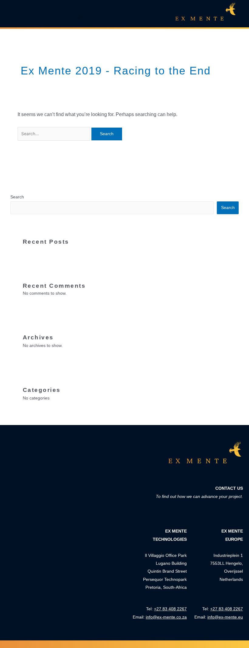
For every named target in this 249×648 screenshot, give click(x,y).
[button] (81, 17)
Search (17, 197)
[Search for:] (54, 133)
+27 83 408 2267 (226, 608)
